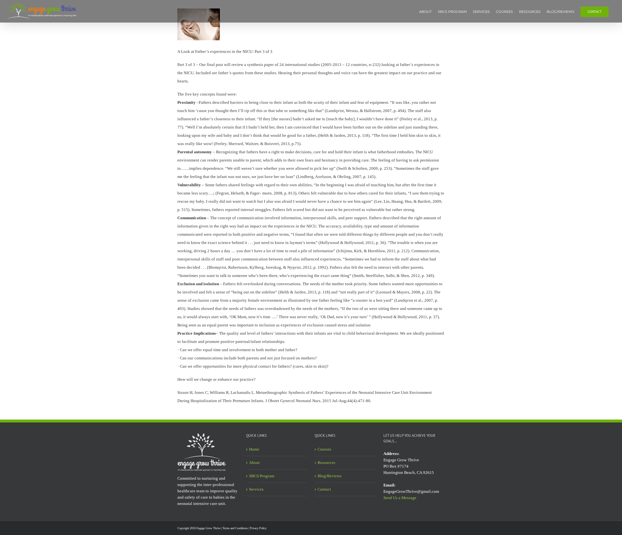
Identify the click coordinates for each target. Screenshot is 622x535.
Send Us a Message (399, 497)
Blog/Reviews (330, 476)
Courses (324, 449)
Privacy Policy (258, 528)
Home (254, 449)
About (254, 462)
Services (256, 489)
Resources (326, 462)
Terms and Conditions (235, 528)
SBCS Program (261, 476)
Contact (324, 489)
